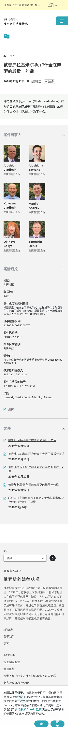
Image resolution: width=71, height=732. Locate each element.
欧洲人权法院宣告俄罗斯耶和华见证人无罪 (30, 676)
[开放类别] (53, 558)
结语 (51, 81)
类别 (9, 558)
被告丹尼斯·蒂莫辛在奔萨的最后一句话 (32, 440)
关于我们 (9, 636)
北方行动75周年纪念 (16, 683)
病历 (11, 409)
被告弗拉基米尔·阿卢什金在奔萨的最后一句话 (36, 454)
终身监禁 (9, 669)
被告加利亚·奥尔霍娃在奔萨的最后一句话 (33, 484)
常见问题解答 (12, 662)
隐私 (6, 643)
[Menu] (62, 20)
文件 (12, 56)
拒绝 (57, 723)
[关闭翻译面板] (63, 5)
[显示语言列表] (52, 5)
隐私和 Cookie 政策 (30, 709)
